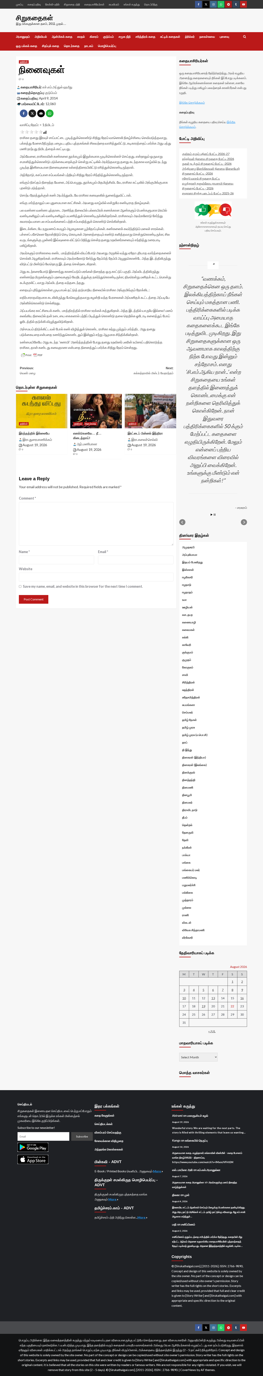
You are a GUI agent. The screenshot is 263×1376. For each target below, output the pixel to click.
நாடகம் (88, 46)
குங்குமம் (187, 652)
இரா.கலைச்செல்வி (144, 439)
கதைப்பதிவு (34, 4)
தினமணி (187, 787)
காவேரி (186, 644)
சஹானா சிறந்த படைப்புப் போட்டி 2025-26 (208, 193)
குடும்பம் (108, 36)
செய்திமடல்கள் (104, 1124)
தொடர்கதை (72, 46)
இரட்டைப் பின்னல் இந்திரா (145, 433)
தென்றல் (187, 825)
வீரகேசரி (187, 937)
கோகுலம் (187, 667)
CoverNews (188, 1370)
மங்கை (186, 862)
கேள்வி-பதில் (52, 4)
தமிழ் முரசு (188, 727)
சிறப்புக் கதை (50, 46)
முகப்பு (19, 4)
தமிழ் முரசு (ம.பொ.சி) (195, 735)
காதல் (81, 36)
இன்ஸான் (188, 569)
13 (213, 998)
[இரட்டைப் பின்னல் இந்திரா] (150, 411)
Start (212, 515)
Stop (214, 515)
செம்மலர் (187, 712)
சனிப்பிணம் (188, 1224)
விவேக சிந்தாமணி (193, 930)
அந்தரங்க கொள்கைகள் (109, 1149)
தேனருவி (187, 832)
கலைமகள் (188, 629)
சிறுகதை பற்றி (72, 4)
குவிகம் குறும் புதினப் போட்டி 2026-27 (205, 154)
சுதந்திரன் (188, 689)
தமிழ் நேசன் (189, 719)
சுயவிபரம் (114, 4)
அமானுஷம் (23, 36)
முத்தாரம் (187, 900)
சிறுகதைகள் (34, 18)
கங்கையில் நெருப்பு (196, 1140)
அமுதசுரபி (188, 547)
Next (244, 522)
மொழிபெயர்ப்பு (107, 46)
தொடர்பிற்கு (150, 4)
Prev (182, 522)
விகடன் (186, 922)
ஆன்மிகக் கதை (62, 36)
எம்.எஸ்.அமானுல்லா (208, 1170)
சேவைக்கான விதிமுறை (109, 1140)
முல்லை (186, 907)
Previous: (27, 371)
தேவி (185, 840)
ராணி (185, 915)
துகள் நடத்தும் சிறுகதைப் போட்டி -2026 (207, 163)
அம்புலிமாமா (189, 554)
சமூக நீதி (125, 36)
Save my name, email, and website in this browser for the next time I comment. (83, 586)
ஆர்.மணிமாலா (87, 444)
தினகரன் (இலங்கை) (194, 765)
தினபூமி (187, 795)
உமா (184, 599)
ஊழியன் (187, 607)
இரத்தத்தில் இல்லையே (34, 433)
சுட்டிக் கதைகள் (170, 36)
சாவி (185, 674)
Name (24, 552)
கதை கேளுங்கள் (104, 1115)
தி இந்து (187, 750)
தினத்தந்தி (188, 780)
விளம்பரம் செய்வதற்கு (108, 1132)
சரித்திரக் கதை (145, 36)
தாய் (185, 742)
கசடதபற (187, 614)
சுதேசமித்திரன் (191, 697)
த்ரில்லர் (190, 36)
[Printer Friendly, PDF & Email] (32, 355)
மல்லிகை (187, 892)
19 (203, 1006)
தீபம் (185, 817)
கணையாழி (189, 622)
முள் (186, 1195)
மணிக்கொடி (189, 877)
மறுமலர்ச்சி (189, 885)
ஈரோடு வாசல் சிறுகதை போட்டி (201, 178)
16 (242, 998)
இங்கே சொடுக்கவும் (192, 102)
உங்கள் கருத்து (132, 4)
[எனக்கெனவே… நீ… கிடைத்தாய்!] (96, 411)
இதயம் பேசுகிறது (192, 562)
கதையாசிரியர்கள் (94, 4)
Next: (153, 371)
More (157, 1171)
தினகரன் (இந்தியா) (194, 757)
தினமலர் (187, 802)
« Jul (211, 1031)
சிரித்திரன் (188, 682)
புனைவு (224, 36)
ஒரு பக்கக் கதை (26, 46)
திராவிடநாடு (189, 810)
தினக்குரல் (188, 772)
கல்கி (185, 637)
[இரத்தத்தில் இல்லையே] (41, 411)
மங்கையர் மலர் (191, 870)
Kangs (176, 1140)
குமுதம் (186, 659)
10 (184, 998)
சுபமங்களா (188, 704)
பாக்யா (186, 855)
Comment (27, 498)
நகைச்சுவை (207, 36)
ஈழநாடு (186, 584)
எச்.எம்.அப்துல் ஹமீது (57, 87)
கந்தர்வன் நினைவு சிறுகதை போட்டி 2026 (208, 159)
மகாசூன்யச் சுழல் (197, 1115)
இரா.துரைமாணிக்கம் (37, 439)
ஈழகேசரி (187, 577)
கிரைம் (94, 36)
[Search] (244, 36)
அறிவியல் (41, 36)
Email (103, 552)
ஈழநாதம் (187, 592)
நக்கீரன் (187, 847)
